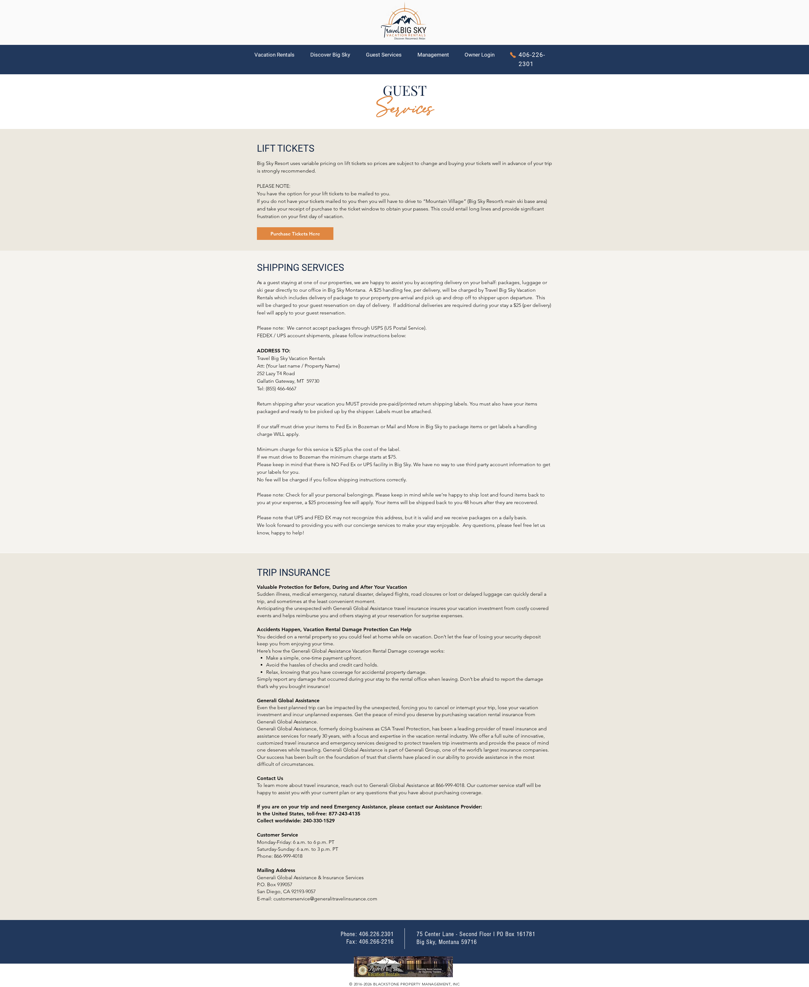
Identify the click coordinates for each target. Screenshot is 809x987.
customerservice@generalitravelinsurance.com (325, 899)
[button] (278, 55)
